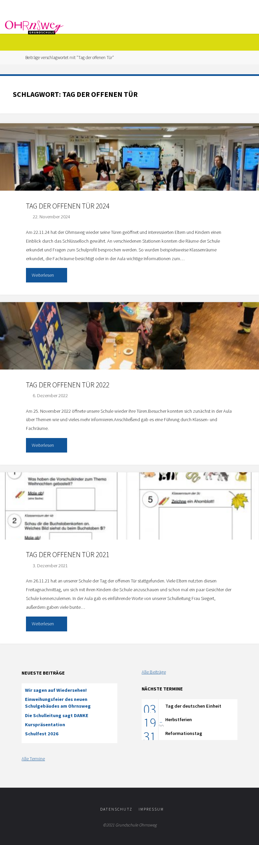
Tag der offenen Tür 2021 (67, 554)
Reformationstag (183, 733)
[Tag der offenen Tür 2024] (129, 173)
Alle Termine (33, 759)
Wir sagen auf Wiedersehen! (56, 690)
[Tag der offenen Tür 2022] (129, 352)
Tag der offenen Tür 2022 (67, 384)
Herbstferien (178, 719)
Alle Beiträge (154, 672)
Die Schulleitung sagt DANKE (56, 715)
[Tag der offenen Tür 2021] (129, 522)
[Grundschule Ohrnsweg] (34, 27)
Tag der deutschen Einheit (193, 706)
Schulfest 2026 (41, 734)
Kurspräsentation (45, 724)
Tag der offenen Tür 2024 (67, 206)
